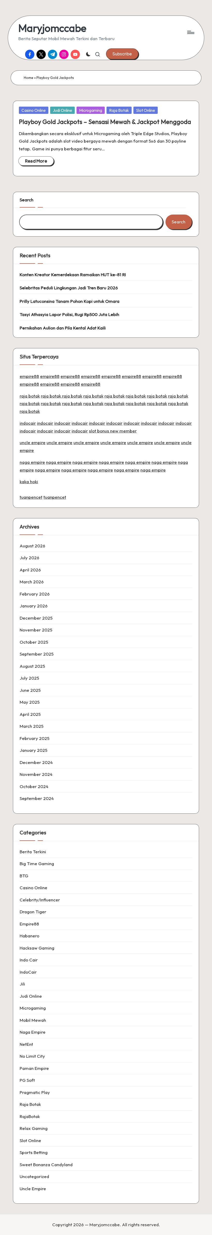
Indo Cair (29, 959)
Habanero (29, 935)
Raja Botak (119, 110)
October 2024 (34, 786)
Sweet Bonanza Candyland (46, 1164)
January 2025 (33, 750)
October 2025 (34, 642)
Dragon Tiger (33, 911)
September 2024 (37, 798)
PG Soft (27, 1080)
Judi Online (62, 110)
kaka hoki (29, 481)
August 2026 (32, 545)
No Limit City (32, 1056)
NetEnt (26, 1044)
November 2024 (36, 774)
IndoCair (28, 972)
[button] (122, 53)
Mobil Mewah (33, 1020)
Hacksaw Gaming (37, 948)
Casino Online (33, 110)
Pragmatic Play (35, 1092)
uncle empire (33, 442)
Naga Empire (33, 1032)
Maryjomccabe (52, 28)
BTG (24, 875)
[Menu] (190, 32)
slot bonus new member (113, 430)
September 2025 (37, 654)
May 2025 (30, 702)
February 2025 (34, 738)
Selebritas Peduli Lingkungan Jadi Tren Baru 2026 (69, 287)
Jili (22, 984)
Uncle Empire (33, 1188)
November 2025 (36, 630)
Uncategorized (34, 1176)
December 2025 (36, 618)
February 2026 (35, 594)
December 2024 (36, 762)
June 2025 (30, 690)
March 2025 (31, 726)
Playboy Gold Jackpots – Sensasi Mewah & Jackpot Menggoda (105, 122)
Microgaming (90, 110)
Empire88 (29, 924)
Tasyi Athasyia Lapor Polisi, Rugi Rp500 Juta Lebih (69, 314)
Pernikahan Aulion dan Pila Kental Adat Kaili (63, 327)
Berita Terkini (33, 851)
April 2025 (30, 714)
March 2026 (32, 581)
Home (28, 77)
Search (26, 199)
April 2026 (30, 569)
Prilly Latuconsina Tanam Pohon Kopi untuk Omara (69, 301)
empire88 (29, 376)
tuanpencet (31, 497)
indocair (28, 423)
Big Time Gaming (37, 863)
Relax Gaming (34, 1128)
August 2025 (32, 666)
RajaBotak (30, 1116)
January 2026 (34, 605)
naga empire (32, 462)
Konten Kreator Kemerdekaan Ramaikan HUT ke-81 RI (73, 274)
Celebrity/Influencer (40, 899)
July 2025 (29, 678)
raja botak (30, 396)
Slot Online (145, 110)
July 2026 (29, 557)
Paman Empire (34, 1068)
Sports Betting (34, 1152)
